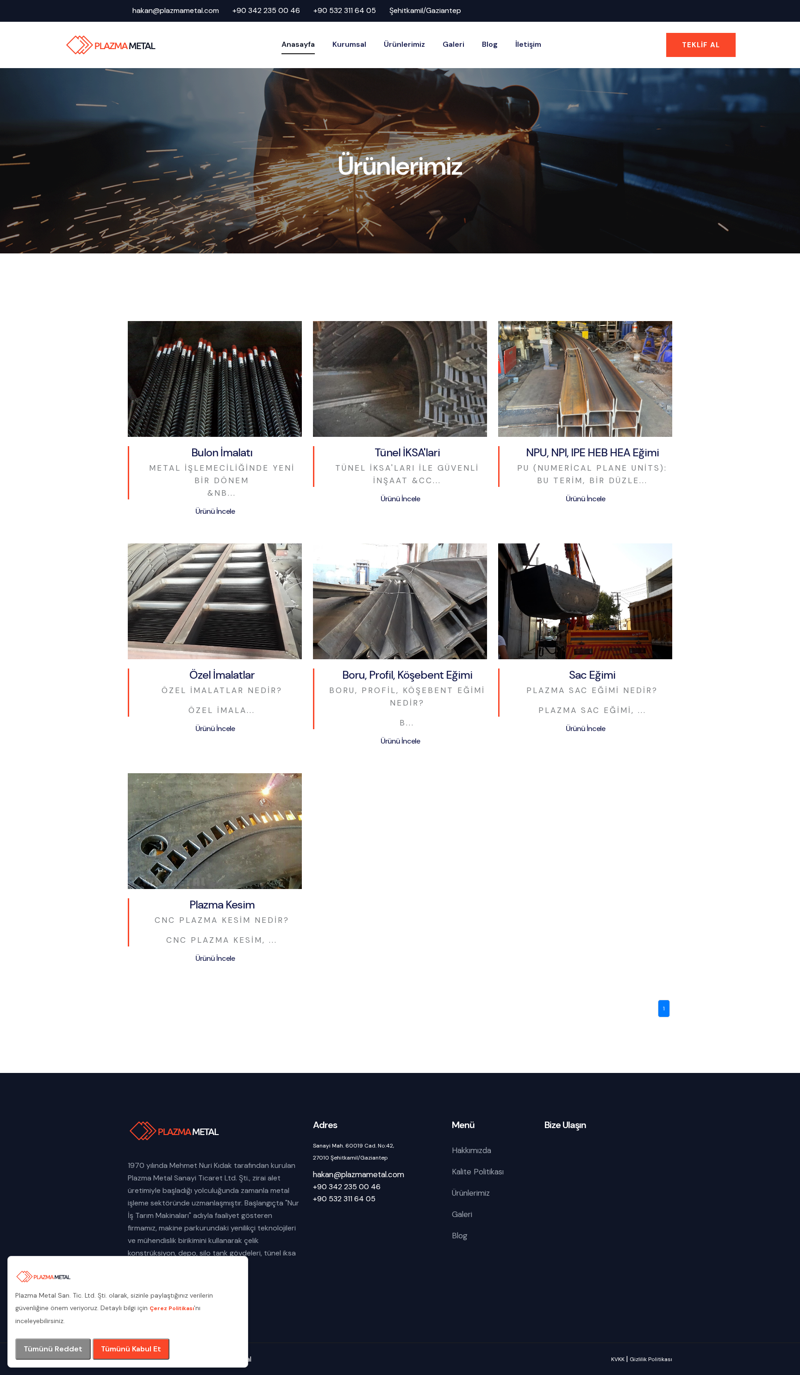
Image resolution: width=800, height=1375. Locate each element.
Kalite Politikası (478, 1172)
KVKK (618, 1359)
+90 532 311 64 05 (344, 10)
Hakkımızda (471, 1150)
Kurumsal (349, 44)
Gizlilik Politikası (651, 1359)
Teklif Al (701, 45)
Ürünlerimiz (404, 44)
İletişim (528, 44)
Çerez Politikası (172, 1308)
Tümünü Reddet (53, 1349)
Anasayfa (298, 44)
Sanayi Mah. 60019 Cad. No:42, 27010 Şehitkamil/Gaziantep (353, 1151)
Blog (490, 44)
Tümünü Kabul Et (131, 1349)
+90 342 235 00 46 (266, 10)
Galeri (453, 44)
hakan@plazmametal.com (175, 10)
